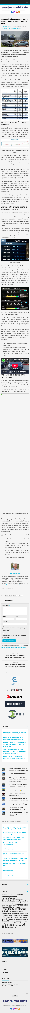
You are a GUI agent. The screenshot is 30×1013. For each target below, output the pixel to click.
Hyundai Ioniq (12, 905)
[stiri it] (15, 714)
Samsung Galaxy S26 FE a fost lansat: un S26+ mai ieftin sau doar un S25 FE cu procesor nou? (14, 744)
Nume (4, 616)
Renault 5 (25, 917)
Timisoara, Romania (7, 982)
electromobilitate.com (7, 588)
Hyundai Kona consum (12, 907)
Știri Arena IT (6, 726)
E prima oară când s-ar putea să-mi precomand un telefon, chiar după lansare (14, 757)
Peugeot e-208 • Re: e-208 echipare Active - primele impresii (14, 843)
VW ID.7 (14, 927)
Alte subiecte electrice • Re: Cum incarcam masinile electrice (14, 869)
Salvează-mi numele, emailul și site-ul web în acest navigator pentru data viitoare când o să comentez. (14, 628)
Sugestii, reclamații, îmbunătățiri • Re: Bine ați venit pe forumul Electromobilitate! (15, 859)
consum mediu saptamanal (12, 896)
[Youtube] (16, 12)
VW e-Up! (18, 925)
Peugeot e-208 (8, 917)
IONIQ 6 (11, 911)
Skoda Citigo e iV (10, 923)
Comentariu (6, 605)
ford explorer (12, 903)
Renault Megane (8, 919)
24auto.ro (8, 584)
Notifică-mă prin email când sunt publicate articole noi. (14, 636)
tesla (26, 923)
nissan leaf (17, 915)
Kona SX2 (19, 913)
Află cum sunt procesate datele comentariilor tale (13, 647)
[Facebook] (12, 12)
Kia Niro (15, 595)
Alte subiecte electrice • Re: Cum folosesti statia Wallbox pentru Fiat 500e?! (14, 828)
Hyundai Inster (5, 905)
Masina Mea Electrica (14, 28)
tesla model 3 (8, 925)
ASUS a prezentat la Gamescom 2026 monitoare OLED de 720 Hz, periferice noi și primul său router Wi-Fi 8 (14, 751)
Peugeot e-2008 (18, 917)
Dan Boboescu (7, 26)
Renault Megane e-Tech (21, 919)
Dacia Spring (8, 899)
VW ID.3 (20, 595)
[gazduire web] (15, 704)
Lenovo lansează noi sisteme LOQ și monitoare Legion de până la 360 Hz (13, 738)
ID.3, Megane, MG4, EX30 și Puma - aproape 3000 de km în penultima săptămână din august (18, 779)
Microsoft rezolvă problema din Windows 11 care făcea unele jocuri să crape (14, 733)
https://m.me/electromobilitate (10, 984)
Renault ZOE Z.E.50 (17, 921)
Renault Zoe (6, 921)
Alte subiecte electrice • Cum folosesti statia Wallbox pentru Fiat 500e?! (13, 838)
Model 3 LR (5, 915)
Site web (4, 621)
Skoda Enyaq (19, 923)
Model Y (11, 915)
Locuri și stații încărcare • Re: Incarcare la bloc (14, 864)
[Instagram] (14, 12)
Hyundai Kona (8, 595)
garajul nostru (21, 903)
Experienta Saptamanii (10, 901)
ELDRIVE (5, 972)
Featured (22, 901)
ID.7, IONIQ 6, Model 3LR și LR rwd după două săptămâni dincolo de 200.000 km (18, 814)
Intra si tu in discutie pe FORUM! (11, 821)
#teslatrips (13, 895)
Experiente (4, 28)
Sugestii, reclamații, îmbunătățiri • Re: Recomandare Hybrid (13, 854)
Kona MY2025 (12, 913)
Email (17, 616)
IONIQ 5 (5, 911)
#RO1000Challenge (6, 895)
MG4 (23, 913)
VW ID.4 (9, 927)
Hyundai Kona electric (14, 909)
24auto (5, 969)
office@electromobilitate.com (10, 985)
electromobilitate (18, 584)
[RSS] (19, 12)
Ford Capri (6, 903)
